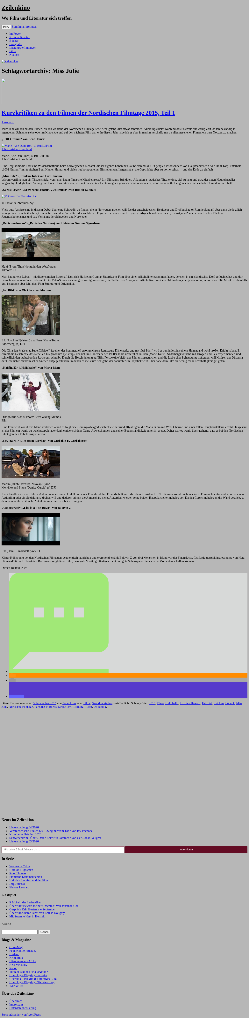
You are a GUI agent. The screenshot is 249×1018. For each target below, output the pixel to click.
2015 (152, 703)
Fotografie (15, 44)
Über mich (15, 1001)
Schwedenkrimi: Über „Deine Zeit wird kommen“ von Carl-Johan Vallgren (55, 837)
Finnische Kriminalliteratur (25, 876)
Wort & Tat (16, 985)
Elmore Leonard (19, 887)
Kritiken (219, 703)
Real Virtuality (18, 964)
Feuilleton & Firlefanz (22, 950)
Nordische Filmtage (21, 706)
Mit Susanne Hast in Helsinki (27, 916)
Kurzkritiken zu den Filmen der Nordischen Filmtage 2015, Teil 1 (88, 112)
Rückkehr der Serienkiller (25, 902)
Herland (14, 954)
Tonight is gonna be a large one (28, 971)
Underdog (100, 706)
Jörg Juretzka (17, 883)
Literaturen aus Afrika (22, 961)
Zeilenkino (16, 7)
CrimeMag (16, 947)
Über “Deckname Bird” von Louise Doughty (37, 913)
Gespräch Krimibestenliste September (32, 909)
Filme (12, 51)
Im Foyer (15, 33)
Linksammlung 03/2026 (24, 841)
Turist (88, 706)
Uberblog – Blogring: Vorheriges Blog (33, 978)
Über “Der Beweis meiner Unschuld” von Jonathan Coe (43, 906)
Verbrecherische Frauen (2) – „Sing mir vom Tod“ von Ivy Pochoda (51, 830)
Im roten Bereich (190, 703)
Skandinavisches (102, 703)
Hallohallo (171, 703)
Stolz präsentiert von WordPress (21, 1014)
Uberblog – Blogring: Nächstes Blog (31, 982)
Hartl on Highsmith (21, 869)
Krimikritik (16, 957)
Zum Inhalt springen (24, 26)
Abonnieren (186, 849)
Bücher (13, 40)
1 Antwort (8, 122)
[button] (59, 671)
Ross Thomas (17, 873)
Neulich (14, 54)
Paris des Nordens (45, 706)
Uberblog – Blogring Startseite (28, 975)
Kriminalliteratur (19, 37)
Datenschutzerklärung (22, 1008)
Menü (6, 26)
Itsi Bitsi (207, 703)
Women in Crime (19, 866)
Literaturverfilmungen (22, 47)
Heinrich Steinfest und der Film (28, 880)
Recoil (13, 968)
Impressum (16, 1004)
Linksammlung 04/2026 (24, 827)
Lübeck (230, 703)
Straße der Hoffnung (70, 706)
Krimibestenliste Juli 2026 (25, 834)
